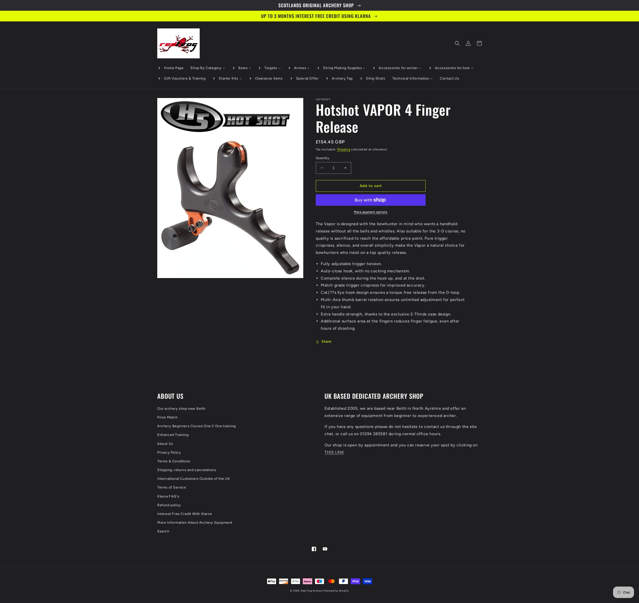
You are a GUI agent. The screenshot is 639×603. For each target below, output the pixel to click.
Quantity (322, 158)
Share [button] (326, 341)
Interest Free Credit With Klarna (184, 514)
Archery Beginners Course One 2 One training (196, 426)
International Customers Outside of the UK (193, 479)
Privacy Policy (169, 452)
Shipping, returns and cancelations (186, 470)
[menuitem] (170, 68)
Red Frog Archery (311, 590)
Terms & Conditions (173, 461)
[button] (457, 43)
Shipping (343, 149)
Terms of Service (171, 487)
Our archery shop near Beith (181, 408)
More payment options (370, 212)
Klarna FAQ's (168, 496)
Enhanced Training (172, 435)
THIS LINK (334, 452)
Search (163, 531)
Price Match (167, 417)
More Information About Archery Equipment (194, 522)
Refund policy (169, 505)
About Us (165, 444)
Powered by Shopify (336, 590)
